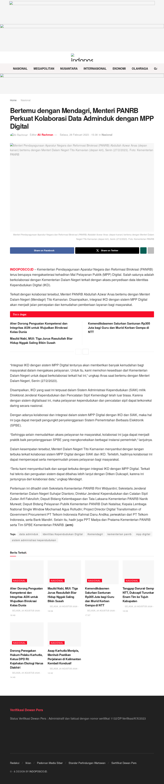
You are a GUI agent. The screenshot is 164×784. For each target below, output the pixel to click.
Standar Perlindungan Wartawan (87, 763)
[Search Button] (152, 57)
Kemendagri (95, 534)
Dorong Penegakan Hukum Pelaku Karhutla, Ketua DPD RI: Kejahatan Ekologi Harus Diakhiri (26, 659)
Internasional (95, 68)
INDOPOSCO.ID (38, 771)
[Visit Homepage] (82, 57)
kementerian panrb (120, 534)
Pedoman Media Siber (50, 763)
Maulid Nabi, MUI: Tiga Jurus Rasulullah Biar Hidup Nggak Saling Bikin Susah (41, 340)
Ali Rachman (45, 134)
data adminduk (28, 534)
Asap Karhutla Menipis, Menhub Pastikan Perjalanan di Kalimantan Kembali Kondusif (64, 656)
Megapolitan (44, 68)
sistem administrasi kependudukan (34, 540)
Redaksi (14, 763)
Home (13, 100)
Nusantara (69, 68)
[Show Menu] (11, 57)
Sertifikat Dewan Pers (124, 763)
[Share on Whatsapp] (143, 250)
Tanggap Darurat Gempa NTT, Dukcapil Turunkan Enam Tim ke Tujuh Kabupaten (139, 594)
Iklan (28, 763)
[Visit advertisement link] (82, 83)
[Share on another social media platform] (151, 250)
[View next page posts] (86, 351)
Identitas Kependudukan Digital (63, 534)
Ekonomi (119, 68)
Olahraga (140, 68)
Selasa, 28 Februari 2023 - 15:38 (79, 134)
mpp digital (143, 534)
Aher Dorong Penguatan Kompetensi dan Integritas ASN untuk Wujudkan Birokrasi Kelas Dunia (39, 327)
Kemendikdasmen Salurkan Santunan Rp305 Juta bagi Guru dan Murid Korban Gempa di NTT (119, 327)
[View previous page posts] (78, 351)
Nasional (20, 68)
